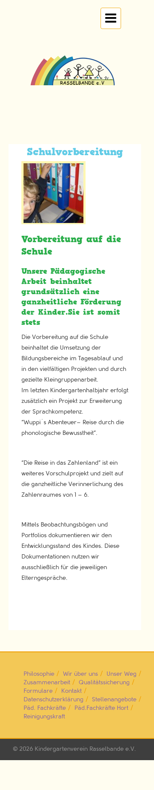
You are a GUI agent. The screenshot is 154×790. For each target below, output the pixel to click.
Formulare (38, 691)
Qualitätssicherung (104, 682)
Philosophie (39, 674)
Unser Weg (121, 674)
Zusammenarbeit (47, 682)
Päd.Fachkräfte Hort (101, 708)
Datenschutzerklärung (53, 699)
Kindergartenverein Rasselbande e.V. (85, 749)
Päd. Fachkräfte (45, 708)
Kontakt (71, 691)
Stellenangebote (114, 699)
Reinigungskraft (44, 716)
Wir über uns (80, 674)
